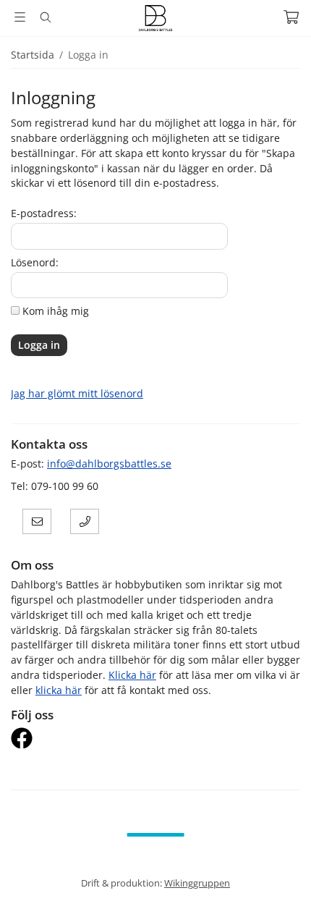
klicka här (58, 690)
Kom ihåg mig (55, 311)
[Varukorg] (291, 17)
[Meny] (20, 17)
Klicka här (132, 675)
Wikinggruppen (197, 882)
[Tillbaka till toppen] (12, 870)
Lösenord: (35, 262)
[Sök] (45, 17)
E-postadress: (44, 213)
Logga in (39, 345)
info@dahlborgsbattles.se (109, 463)
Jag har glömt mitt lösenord (77, 393)
